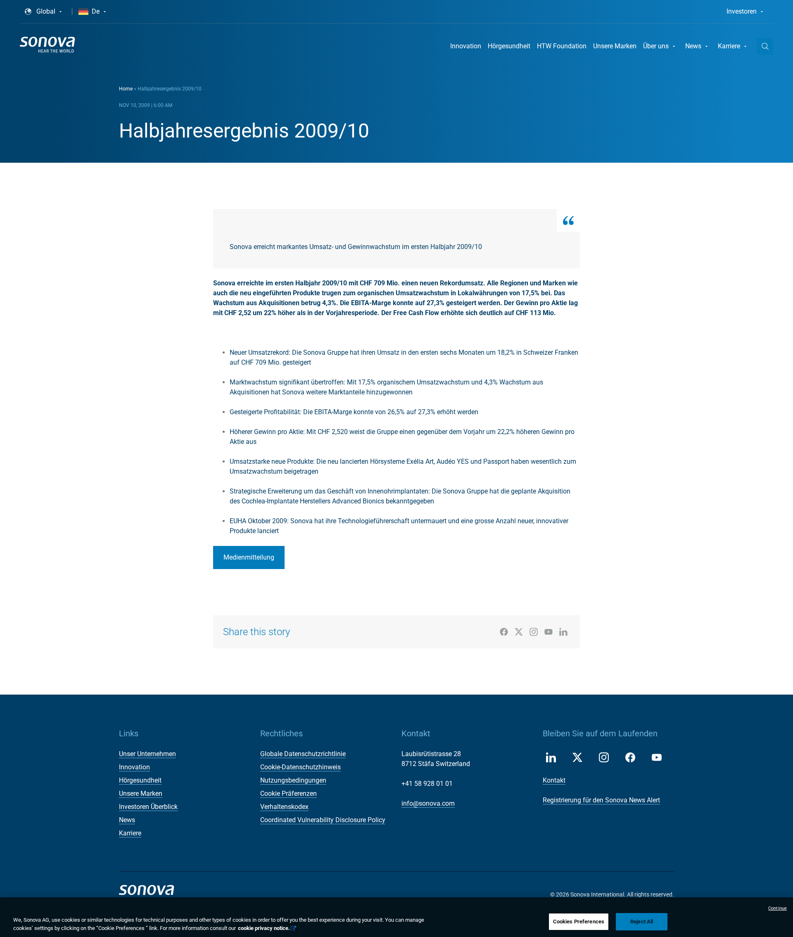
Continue (777, 908)
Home (126, 89)
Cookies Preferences (578, 921)
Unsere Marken (614, 46)
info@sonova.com (428, 803)
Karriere (729, 46)
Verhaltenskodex (284, 807)
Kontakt (554, 780)
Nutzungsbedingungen (293, 780)
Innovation (465, 46)
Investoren (742, 11)
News (693, 46)
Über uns (656, 46)
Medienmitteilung (248, 557)
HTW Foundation (561, 46)
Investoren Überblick (148, 807)
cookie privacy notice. (264, 928)
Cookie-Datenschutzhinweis (300, 767)
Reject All (641, 921)
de (96, 11)
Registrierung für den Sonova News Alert (601, 800)
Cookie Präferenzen (288, 793)
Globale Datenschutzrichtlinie (303, 754)
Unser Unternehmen (147, 754)
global (45, 11)
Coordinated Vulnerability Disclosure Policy (322, 820)
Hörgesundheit (509, 46)
